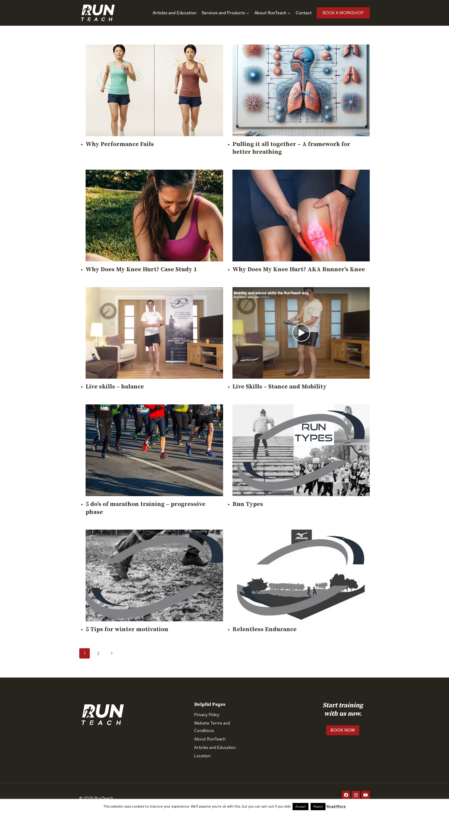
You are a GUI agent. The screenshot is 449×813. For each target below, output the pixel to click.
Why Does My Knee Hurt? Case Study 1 (141, 269)
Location (202, 755)
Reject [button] (318, 807)
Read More (336, 806)
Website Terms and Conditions (212, 726)
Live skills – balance (115, 387)
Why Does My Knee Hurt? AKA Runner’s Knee (298, 269)
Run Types (247, 504)
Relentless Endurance (264, 629)
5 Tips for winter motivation (127, 629)
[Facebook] (346, 795)
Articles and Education (174, 12)
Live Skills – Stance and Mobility (279, 387)
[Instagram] (356, 795)
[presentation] (154, 90)
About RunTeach (209, 739)
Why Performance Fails (120, 144)
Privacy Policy (206, 714)
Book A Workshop (343, 12)
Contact (304, 12)
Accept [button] (300, 807)
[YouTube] (365, 795)
